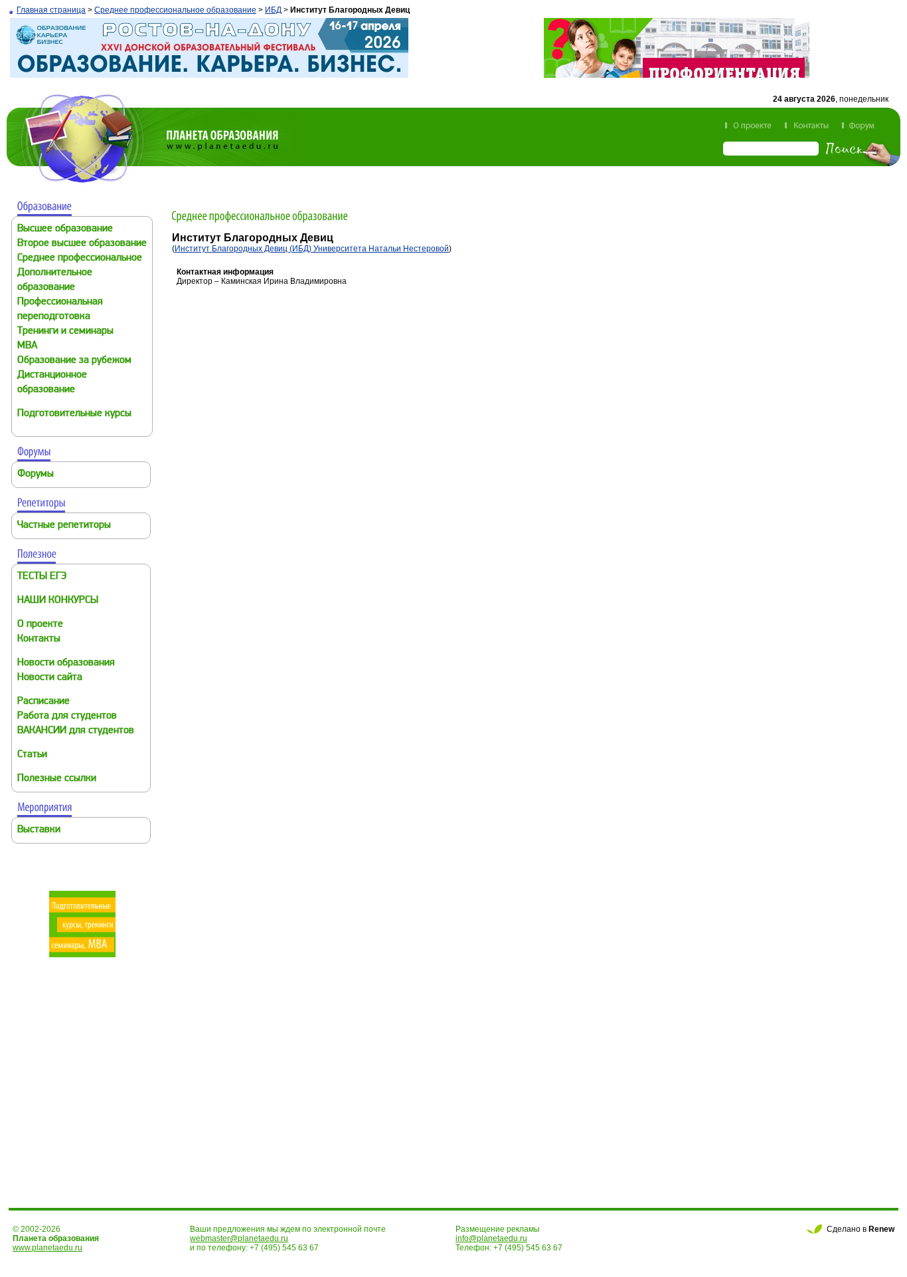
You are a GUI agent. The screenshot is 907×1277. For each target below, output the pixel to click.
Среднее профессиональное (79, 258)
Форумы (35, 474)
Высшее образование (65, 229)
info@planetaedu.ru (491, 1238)
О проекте (40, 625)
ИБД (273, 10)
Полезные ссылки (56, 779)
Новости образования (66, 663)
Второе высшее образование (82, 244)
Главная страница (51, 10)
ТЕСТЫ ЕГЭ (41, 577)
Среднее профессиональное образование (175, 10)
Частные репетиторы (64, 525)
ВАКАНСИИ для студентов (75, 731)
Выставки (38, 830)
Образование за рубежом (74, 361)
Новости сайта (49, 678)
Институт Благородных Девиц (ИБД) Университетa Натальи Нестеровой (312, 248)
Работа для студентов (67, 716)
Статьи (32, 755)
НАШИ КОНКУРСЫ (57, 601)
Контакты (38, 639)
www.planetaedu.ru (47, 1247)
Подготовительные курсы (74, 414)
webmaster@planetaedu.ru (239, 1238)
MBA (27, 346)
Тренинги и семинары (65, 331)
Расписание (43, 702)
